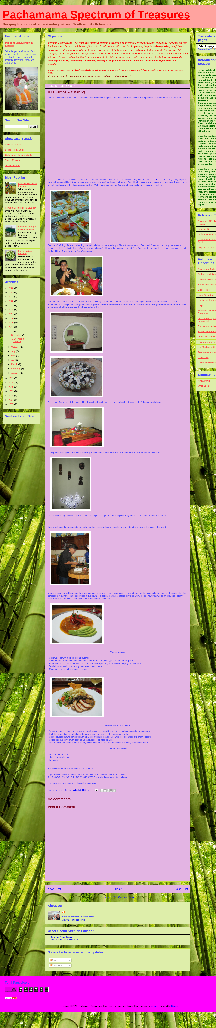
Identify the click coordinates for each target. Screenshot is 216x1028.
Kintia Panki (204, 380)
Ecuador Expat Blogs (61, 937)
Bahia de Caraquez (153, 179)
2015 (11, 322)
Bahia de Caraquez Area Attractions (27, 228)
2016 (11, 318)
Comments (57, 965)
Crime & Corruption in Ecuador (20, 207)
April (13, 360)
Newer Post (54, 889)
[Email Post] (96, 790)
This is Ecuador (13, 160)
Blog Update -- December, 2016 (64, 940)
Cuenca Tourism (13, 144)
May (13, 355)
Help (200, 305)
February (16, 368)
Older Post (182, 889)
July (13, 351)
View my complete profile (73, 920)
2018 (11, 309)
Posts (55, 960)
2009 (11, 391)
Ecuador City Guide (15, 149)
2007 (11, 400)
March (14, 364)
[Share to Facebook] (111, 790)
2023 (11, 292)
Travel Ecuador (12, 165)
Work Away (203, 357)
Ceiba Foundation (207, 274)
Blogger (174, 1006)
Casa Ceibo (138, 248)
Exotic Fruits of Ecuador (25, 252)
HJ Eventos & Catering (17, 340)
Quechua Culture (206, 336)
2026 (11, 288)
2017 (11, 314)
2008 (11, 395)
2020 (11, 301)
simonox (155, 1006)
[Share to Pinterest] (114, 790)
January (15, 373)
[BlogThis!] (105, 790)
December (16, 335)
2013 (11, 331)
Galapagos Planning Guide (18, 155)
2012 (11, 378)
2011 (11, 382)
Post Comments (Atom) (124, 897)
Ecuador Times (205, 229)
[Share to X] (108, 790)
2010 (11, 387)
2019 (11, 305)
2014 (11, 327)
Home (118, 889)
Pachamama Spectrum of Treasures (96, 14)
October (15, 347)
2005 (11, 404)
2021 (11, 296)
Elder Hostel (204, 290)
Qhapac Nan (204, 386)
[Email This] (102, 790)
